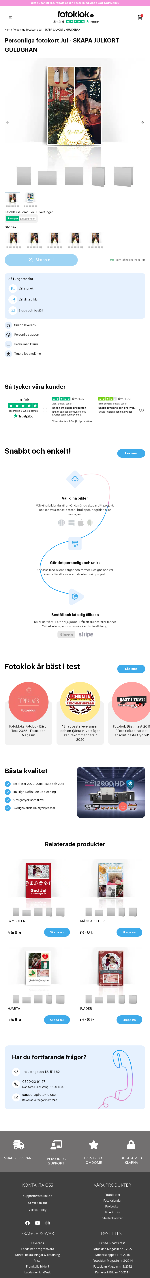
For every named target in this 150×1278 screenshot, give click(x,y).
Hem (7, 30)
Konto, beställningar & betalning (37, 1255)
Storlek (10, 227)
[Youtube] (37, 1222)
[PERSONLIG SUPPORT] (56, 1144)
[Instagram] (47, 1222)
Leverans (37, 1243)
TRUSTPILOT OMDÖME (93, 1160)
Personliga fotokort (24, 30)
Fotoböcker (112, 1195)
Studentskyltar (112, 1218)
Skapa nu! (44, 260)
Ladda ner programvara (37, 1249)
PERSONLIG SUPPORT (56, 1160)
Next (142, 123)
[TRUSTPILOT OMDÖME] (93, 1144)
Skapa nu (57, 932)
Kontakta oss (37, 1203)
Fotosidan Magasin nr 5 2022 (112, 1249)
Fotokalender (112, 1201)
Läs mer (131, 453)
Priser (37, 1261)
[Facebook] (27, 1222)
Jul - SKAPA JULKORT (51, 30)
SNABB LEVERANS (18, 1158)
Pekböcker (112, 1206)
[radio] (14, 240)
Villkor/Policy (37, 1210)
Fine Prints (112, 1212)
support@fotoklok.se (37, 1196)
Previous (8, 123)
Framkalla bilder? (37, 1266)
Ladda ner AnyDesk (37, 1272)
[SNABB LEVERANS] (18, 1144)
